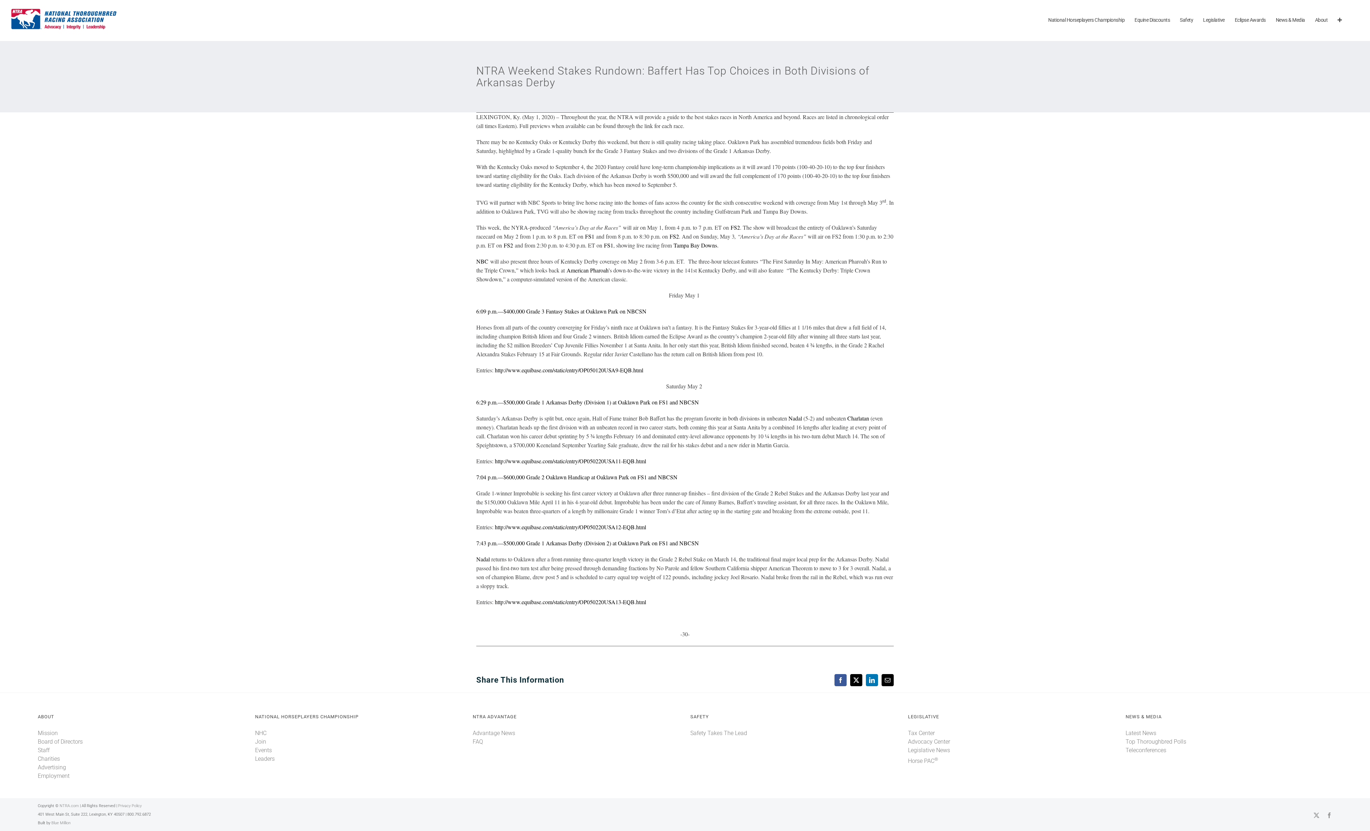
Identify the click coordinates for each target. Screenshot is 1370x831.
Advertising (52, 767)
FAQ (478, 741)
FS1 (589, 236)
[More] (1340, 20)
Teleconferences (1146, 750)
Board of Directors (60, 741)
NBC (482, 261)
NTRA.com (69, 806)
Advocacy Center (929, 741)
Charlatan (859, 418)
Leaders (265, 758)
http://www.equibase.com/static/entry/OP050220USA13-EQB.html (570, 602)
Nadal (795, 418)
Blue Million (61, 823)
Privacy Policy (130, 806)
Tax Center (921, 733)
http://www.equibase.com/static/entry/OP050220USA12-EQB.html (570, 527)
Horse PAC (923, 761)
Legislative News (929, 750)
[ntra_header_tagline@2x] (64, 10)
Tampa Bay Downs (695, 245)
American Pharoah (587, 270)
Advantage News (494, 733)
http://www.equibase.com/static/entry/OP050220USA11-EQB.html (570, 461)
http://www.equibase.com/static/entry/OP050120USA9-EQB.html (569, 370)
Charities (49, 758)
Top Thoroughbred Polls (1156, 741)
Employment (54, 776)
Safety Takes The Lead (718, 733)
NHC (261, 733)
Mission (48, 733)
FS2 (735, 227)
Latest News (1141, 733)
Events (263, 750)
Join (260, 741)
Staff (44, 750)
